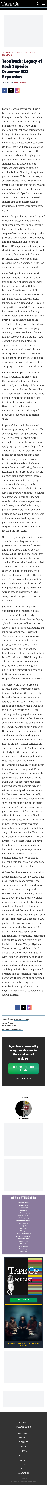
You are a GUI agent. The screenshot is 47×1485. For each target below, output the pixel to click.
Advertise (23, 1438)
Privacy (23, 1451)
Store (23, 1447)
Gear (17, 53)
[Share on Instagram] (17, 90)
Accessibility (23, 1464)
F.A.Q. (23, 1469)
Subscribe (23, 1442)
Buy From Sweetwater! (12, 1029)
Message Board (23, 1427)
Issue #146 (29, 53)
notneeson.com (9, 1025)
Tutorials (23, 1423)
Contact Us (23, 1473)
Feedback (23, 1455)
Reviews (6, 53)
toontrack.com (21, 1019)
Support (23, 1460)
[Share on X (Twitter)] (11, 90)
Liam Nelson (20, 82)
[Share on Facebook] (4, 90)
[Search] (38, 4)
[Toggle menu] (43, 3)
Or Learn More (23, 1078)
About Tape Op (23, 1433)
